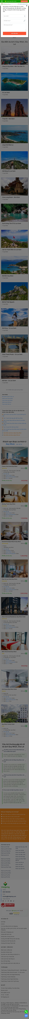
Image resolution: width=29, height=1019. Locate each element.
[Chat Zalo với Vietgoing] (26, 1016)
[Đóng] (26, 6)
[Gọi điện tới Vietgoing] (26, 1011)
